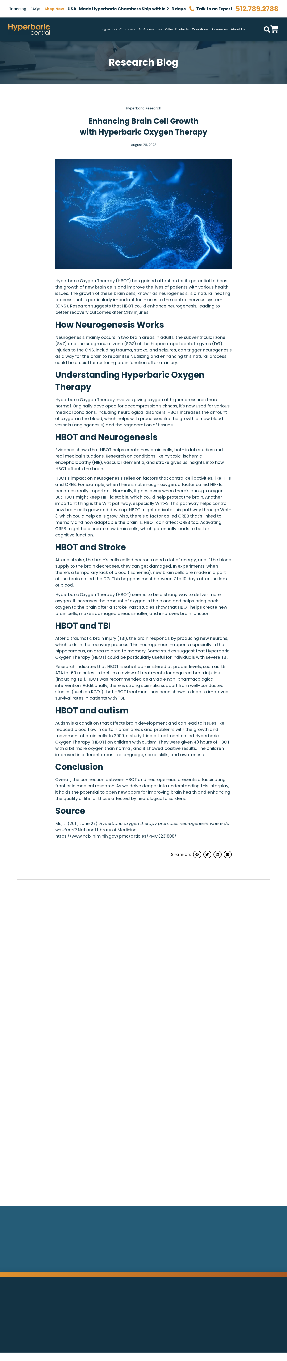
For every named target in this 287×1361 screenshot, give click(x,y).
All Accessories (150, 29)
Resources (220, 29)
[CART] (274, 28)
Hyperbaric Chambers (118, 29)
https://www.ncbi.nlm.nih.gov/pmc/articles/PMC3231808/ (115, 836)
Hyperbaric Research (143, 108)
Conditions (200, 29)
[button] (267, 29)
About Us (238, 29)
